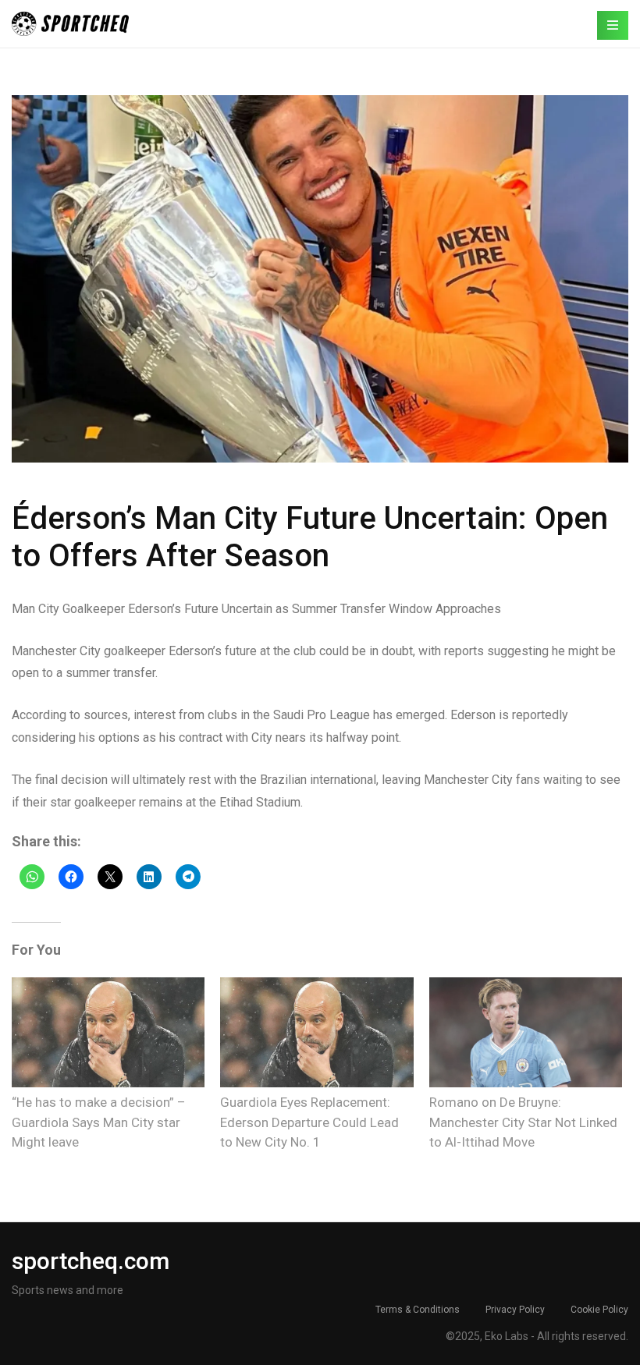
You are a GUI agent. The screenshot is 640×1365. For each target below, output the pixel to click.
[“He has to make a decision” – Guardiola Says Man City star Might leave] (108, 1032)
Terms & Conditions (417, 1309)
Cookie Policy (599, 1309)
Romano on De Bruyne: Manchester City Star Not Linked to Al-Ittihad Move (523, 1122)
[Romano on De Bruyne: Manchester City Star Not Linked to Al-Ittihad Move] (525, 1032)
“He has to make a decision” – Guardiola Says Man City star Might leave (99, 1122)
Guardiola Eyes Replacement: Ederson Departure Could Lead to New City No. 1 (309, 1122)
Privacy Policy (515, 1309)
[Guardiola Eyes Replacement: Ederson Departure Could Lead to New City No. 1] (316, 1032)
